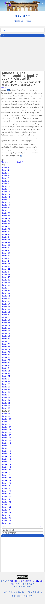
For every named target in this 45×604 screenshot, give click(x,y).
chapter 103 (6, 427)
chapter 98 (5, 413)
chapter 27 (5, 226)
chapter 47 (5, 277)
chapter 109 (6, 440)
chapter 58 (5, 306)
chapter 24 (5, 218)
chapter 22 (5, 213)
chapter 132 (6, 502)
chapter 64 (5, 322)
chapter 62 (5, 317)
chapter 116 (6, 459)
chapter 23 (5, 216)
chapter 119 (6, 467)
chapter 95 (5, 405)
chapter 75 (5, 352)
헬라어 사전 (36, 592)
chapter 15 (5, 200)
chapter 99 (5, 416)
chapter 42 (5, 264)
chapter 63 (5, 320)
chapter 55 (5, 298)
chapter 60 (5, 312)
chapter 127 (6, 488)
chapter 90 (5, 392)
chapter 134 (6, 507)
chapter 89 (5, 389)
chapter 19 (5, 205)
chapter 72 (5, 344)
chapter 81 (5, 368)
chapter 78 (5, 360)
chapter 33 (5, 242)
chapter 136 (6, 512)
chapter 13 (5, 194)
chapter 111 (6, 446)
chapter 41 (5, 261)
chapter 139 (6, 520)
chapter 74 (5, 349)
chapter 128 (6, 491)
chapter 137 (6, 515)
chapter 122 (6, 475)
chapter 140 (6, 523)
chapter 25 (5, 221)
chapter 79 (5, 363)
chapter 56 (5, 301)
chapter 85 (5, 379)
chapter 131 (6, 499)
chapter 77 (5, 357)
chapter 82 (5, 371)
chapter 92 (5, 397)
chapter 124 (6, 480)
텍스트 (28, 21)
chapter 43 (5, 266)
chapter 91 (5, 395)
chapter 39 (5, 256)
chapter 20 (5, 208)
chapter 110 (6, 443)
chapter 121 (6, 472)
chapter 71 (5, 341)
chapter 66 (5, 328)
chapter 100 (6, 419)
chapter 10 (5, 186)
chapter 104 (6, 430)
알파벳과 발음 (20, 592)
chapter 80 (5, 365)
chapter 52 (5, 290)
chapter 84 (5, 376)
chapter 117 (6, 462)
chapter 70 (5, 339)
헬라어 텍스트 (22, 16)
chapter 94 (5, 403)
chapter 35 (5, 245)
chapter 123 (6, 478)
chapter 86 (5, 381)
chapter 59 (5, 309)
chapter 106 (6, 432)
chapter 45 (5, 272)
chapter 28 (5, 229)
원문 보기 (4, 87)
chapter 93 (5, 400)
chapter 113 (6, 451)
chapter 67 (5, 331)
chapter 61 (5, 314)
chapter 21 (5, 210)
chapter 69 (5, 336)
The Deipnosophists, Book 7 (12, 162)
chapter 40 (5, 258)
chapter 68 (5, 333)
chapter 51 (5, 288)
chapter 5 (5, 173)
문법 (28, 592)
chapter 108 (6, 438)
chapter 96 (5, 408)
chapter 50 (5, 285)
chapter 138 (6, 518)
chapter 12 (5, 191)
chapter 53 (5, 293)
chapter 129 (6, 494)
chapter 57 (5, 304)
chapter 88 (5, 387)
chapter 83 (5, 373)
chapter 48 (5, 280)
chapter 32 (5, 240)
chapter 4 (5, 170)
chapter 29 (5, 232)
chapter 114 (6, 454)
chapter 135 (6, 510)
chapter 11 (5, 189)
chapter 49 (5, 282)
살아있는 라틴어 (28, 596)
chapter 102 (6, 424)
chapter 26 (5, 224)
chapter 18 (5, 202)
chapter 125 (6, 483)
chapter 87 (5, 384)
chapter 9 (5, 183)
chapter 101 (6, 421)
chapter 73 (5, 347)
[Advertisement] (22, 53)
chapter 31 (5, 237)
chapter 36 (5, 248)
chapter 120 (6, 470)
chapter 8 (5, 181)
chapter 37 (5, 250)
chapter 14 (5, 197)
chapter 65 (5, 325)
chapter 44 (5, 269)
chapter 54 (5, 296)
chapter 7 (5, 178)
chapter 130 (6, 496)
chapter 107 (6, 435)
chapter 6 (5, 175)
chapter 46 (5, 274)
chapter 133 (6, 504)
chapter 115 (6, 456)
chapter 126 (6, 486)
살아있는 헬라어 (8, 592)
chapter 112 (6, 448)
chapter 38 (5, 253)
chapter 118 (6, 464)
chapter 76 (5, 355)
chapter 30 (5, 234)
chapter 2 (5, 167)
